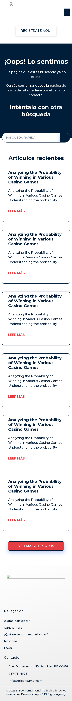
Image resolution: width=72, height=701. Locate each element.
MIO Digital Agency (54, 694)
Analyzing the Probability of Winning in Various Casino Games (35, 177)
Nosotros (10, 641)
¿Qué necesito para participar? (26, 634)
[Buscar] (65, 137)
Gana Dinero (13, 627)
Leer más (16, 211)
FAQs (8, 648)
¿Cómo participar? (17, 621)
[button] (67, 12)
